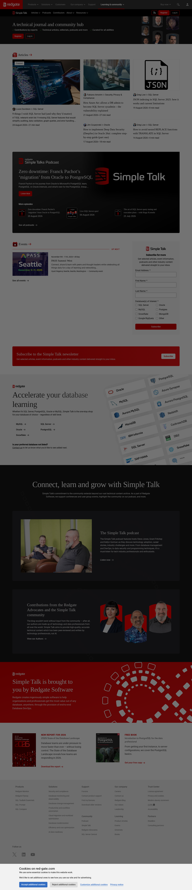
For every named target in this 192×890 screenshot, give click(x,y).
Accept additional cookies (33, 884)
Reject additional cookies (63, 884)
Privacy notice (116, 884)
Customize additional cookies (94, 884)
